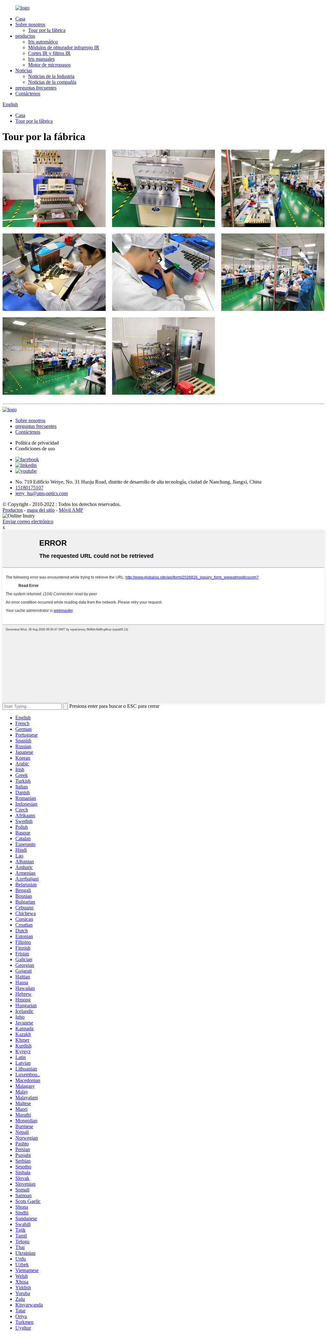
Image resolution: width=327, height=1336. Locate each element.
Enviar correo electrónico (28, 521)
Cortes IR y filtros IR (49, 53)
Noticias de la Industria (51, 76)
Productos (13, 510)
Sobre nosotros (30, 24)
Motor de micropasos (49, 64)
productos (25, 36)
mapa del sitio (41, 510)
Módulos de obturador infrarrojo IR (63, 47)
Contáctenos (27, 93)
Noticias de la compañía (52, 82)
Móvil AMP (71, 510)
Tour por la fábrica (46, 30)
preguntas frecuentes (36, 88)
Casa (20, 18)
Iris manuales (41, 59)
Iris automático (43, 41)
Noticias (23, 70)
